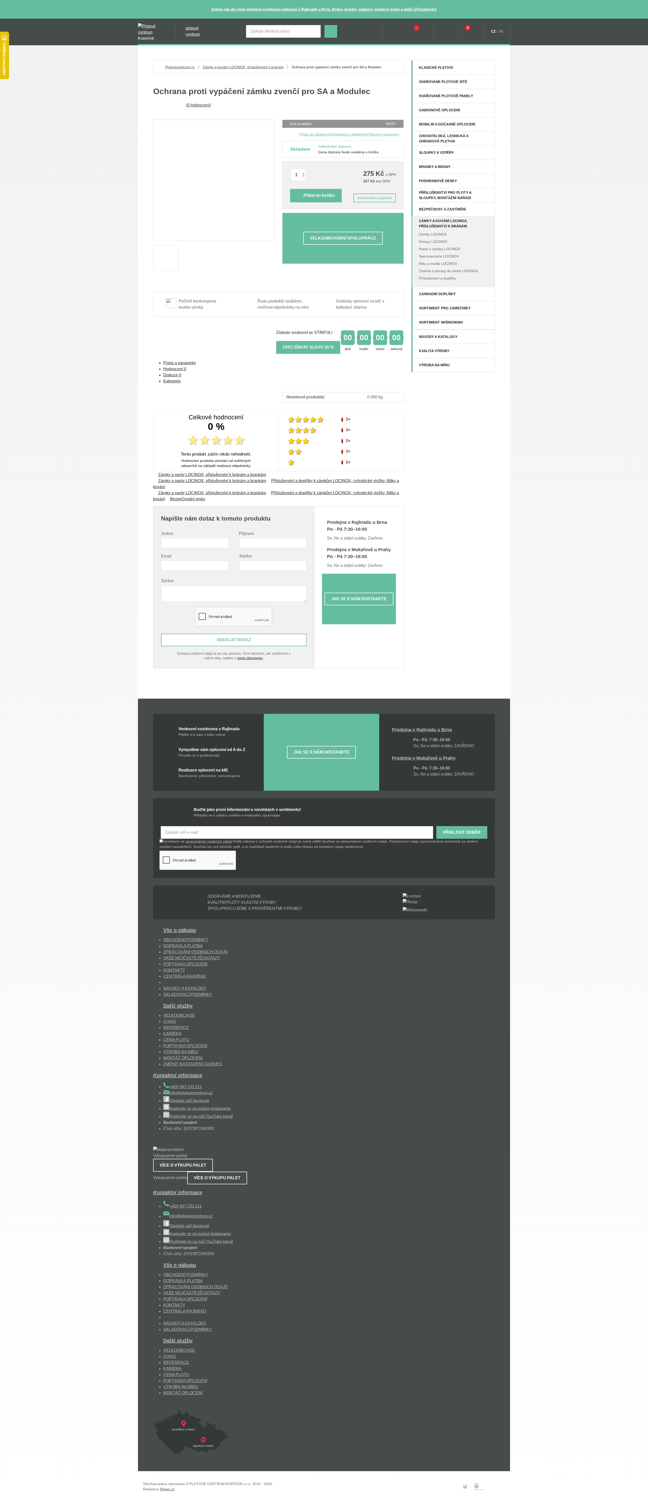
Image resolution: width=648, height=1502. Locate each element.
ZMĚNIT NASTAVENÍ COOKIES (192, 1064)
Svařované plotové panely (446, 96)
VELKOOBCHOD (179, 1015)
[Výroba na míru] (488, 365)
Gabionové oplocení (439, 110)
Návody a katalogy (438, 337)
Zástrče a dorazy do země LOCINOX (448, 271)
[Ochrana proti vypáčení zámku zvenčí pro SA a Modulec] (214, 180)
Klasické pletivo (436, 68)
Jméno (167, 533)
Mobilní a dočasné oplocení (447, 124)
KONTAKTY (174, 970)
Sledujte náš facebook (189, 1101)
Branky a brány (434, 167)
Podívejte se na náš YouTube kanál (201, 1116)
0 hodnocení (198, 105)
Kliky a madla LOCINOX (438, 264)
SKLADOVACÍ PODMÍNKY (187, 994)
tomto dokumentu (250, 658)
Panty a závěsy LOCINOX (439, 249)
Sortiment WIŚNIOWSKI (441, 322)
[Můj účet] (446, 31)
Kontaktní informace (177, 1075)
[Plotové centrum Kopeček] (151, 31)
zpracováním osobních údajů (209, 841)
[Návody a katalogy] (488, 337)
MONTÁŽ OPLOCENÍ (182, 1058)
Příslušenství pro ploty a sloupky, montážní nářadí (445, 195)
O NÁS (169, 1021)
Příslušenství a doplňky (437, 278)
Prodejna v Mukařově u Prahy (424, 758)
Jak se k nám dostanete (359, 599)
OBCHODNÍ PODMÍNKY (185, 940)
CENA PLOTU (176, 1040)
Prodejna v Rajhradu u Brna (422, 729)
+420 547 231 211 (185, 1087)
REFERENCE (176, 1027)
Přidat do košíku (319, 195)
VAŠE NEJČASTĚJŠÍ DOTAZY (191, 958)
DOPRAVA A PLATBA (183, 946)
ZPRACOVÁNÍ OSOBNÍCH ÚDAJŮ (195, 952)
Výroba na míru (434, 365)
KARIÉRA (172, 1034)
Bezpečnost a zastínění (442, 209)
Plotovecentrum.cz (180, 67)
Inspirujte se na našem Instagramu (200, 1108)
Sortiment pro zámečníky (445, 308)
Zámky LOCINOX (433, 234)
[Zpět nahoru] (639, 1493)
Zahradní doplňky (437, 294)
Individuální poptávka (375, 198)
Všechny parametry (383, 134)
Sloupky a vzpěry (436, 153)
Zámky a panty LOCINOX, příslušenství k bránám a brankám (212, 475)
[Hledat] (331, 31)
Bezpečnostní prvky (187, 499)
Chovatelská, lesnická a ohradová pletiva (443, 138)
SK (501, 31)
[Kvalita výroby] (488, 351)
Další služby (178, 1006)
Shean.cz (167, 1489)
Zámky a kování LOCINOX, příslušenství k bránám (443, 223)
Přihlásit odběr (462, 832)
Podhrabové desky (438, 181)
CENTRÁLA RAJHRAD (184, 976)
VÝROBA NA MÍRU (180, 1052)
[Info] (395, 31)
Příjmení (246, 533)
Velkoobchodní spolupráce (343, 238)
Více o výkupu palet (183, 1165)
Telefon (245, 556)
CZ (493, 31)
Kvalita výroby (434, 351)
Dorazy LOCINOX (433, 242)
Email (166, 556)
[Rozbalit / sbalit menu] (488, 67)
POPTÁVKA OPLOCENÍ (185, 964)
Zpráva (167, 580)
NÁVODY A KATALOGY (185, 988)
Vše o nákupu (179, 930)
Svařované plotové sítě (443, 82)
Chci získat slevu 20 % (308, 347)
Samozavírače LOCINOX (439, 256)
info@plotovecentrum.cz (191, 1093)
